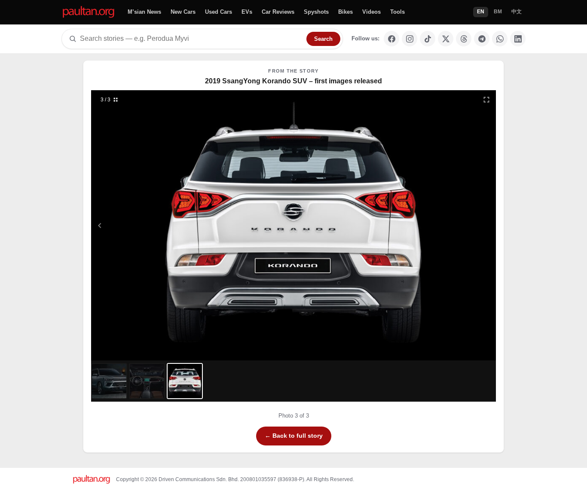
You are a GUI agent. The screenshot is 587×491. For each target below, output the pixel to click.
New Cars (183, 12)
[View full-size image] (486, 99)
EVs (247, 12)
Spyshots (316, 12)
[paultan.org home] (88, 12)
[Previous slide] (142, 225)
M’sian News (144, 12)
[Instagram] (409, 38)
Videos (371, 12)
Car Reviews (278, 12)
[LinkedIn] (518, 38)
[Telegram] (481, 38)
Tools (397, 12)
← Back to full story (294, 435)
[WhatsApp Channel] (500, 38)
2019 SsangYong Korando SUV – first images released (293, 81)
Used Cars (218, 12)
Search (323, 39)
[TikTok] (427, 38)
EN (480, 12)
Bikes (345, 12)
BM (498, 12)
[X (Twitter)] (445, 38)
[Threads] (463, 38)
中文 (516, 12)
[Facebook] (391, 38)
